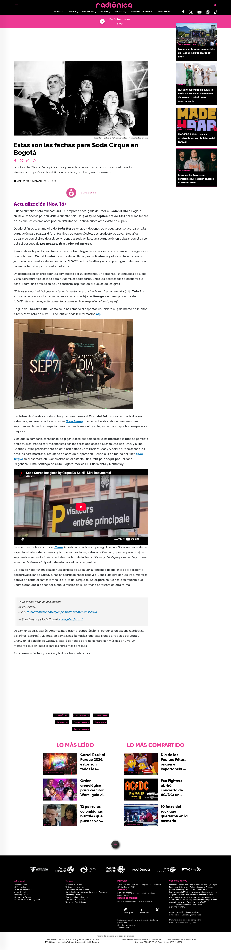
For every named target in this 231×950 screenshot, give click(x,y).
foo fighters (132, 799)
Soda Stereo (74, 421)
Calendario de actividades (77, 890)
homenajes (63, 722)
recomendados (82, 715)
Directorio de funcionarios (77, 897)
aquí (99, 314)
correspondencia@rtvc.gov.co (202, 892)
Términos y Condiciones (76, 902)
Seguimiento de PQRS (196, 902)
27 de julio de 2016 (70, 619)
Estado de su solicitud (75, 900)
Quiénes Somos (20, 885)
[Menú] (16, 6)
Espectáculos (62, 715)
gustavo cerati (82, 729)
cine (48, 799)
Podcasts (119, 12)
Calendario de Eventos (141, 12)
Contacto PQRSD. (205, 895)
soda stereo (101, 715)
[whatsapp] (27, 160)
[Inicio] (114, 4)
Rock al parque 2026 (187, 44)
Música (72, 12)
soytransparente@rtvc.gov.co (182, 922)
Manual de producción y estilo (27, 900)
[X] (21, 160)
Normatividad (20, 892)
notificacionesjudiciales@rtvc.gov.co (185, 915)
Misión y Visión (20, 887)
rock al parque (185, 170)
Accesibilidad (123, 928)
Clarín (58, 547)
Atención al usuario (74, 885)
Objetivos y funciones (23, 890)
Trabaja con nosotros (75, 887)
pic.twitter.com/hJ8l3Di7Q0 (78, 611)
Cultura (104, 12)
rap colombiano (186, 129)
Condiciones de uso (126, 925)
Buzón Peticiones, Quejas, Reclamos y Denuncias (87, 892)
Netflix (182, 85)
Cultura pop (132, 773)
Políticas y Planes (21, 895)
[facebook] (15, 160)
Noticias (58, 12)
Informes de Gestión (22, 897)
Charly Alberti (82, 722)
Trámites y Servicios (74, 895)
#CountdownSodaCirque (43, 611)
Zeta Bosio (101, 722)
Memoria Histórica (134, 824)
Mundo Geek (88, 12)
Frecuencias (164, 12)
